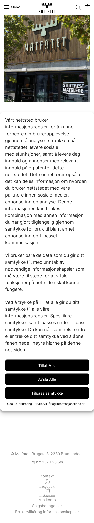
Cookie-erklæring (19, 404)
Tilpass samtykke (47, 392)
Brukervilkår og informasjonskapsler (59, 404)
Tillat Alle (47, 365)
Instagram (47, 495)
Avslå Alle (47, 379)
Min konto (47, 499)
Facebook (47, 486)
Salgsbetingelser (47, 505)
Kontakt (47, 476)
